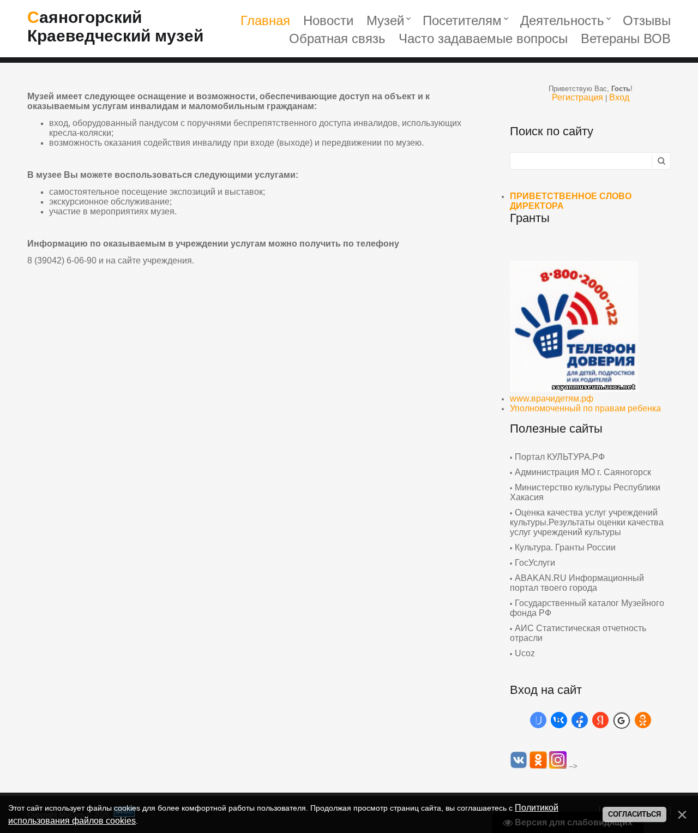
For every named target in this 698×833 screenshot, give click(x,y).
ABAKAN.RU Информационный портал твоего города (577, 582)
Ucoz (525, 653)
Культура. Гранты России (565, 547)
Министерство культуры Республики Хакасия (585, 492)
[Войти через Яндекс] (600, 720)
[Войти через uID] (538, 720)
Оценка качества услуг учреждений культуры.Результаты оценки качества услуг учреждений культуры (587, 522)
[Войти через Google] (621, 720)
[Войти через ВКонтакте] (559, 720)
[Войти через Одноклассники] (643, 720)
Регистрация (577, 97)
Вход (619, 97)
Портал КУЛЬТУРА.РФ (560, 457)
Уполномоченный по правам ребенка (585, 408)
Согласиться (634, 814)
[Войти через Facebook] (579, 720)
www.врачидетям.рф (551, 398)
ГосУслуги (535, 562)
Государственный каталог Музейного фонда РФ (587, 608)
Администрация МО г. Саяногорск (583, 472)
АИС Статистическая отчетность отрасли (578, 633)
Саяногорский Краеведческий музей (115, 26)
